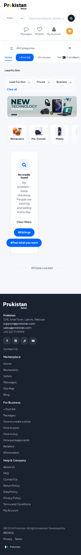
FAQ (6, 473)
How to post (11, 427)
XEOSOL (8, 532)
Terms (18, 539)
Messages (10, 382)
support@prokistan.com (19, 323)
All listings (24, 232)
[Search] (71, 18)
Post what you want (25, 242)
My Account (10, 510)
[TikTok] (24, 340)
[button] (40, 48)
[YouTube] (33, 340)
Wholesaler (44, 57)
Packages (9, 415)
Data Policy (10, 491)
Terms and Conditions (17, 504)
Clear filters (24, 222)
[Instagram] (15, 340)
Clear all (12, 89)
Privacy (7, 539)
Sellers (7, 376)
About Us (9, 467)
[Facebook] (6, 340)
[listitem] (17, 134)
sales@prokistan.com (17, 327)
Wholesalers (11, 452)
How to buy (10, 434)
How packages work (16, 440)
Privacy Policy (12, 498)
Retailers (8, 446)
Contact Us (10, 349)
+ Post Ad (24, 57)
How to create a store (17, 421)
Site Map (8, 388)
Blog (6, 394)
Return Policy (11, 485)
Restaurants (10, 370)
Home (8, 57)
